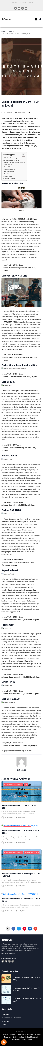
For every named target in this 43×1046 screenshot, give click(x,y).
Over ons (14, 3)
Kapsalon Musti (9, 171)
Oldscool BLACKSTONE (11, 160)
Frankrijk (12, 1034)
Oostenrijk (34, 1037)
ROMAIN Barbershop (10, 158)
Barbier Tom (8, 164)
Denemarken (16, 1040)
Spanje (24, 1040)
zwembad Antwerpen (31, 852)
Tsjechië (5, 1034)
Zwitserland (21, 1034)
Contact (31, 3)
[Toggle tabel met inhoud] (22, 155)
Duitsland (21, 1037)
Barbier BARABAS (9, 169)
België (27, 1037)
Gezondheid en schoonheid (13, 784)
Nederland (7, 1037)
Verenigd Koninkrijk (33, 1034)
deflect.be (6, 19)
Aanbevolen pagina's (10, 959)
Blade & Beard (8, 167)
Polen (30, 1040)
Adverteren (23, 3)
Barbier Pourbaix (10, 178)
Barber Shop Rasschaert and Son (14, 162)
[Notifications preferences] (4, 1042)
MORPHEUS (8, 176)
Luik (25, 784)
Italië (14, 1037)
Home (4, 31)
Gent (10, 31)
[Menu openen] (36, 19)
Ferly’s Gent (7, 174)
